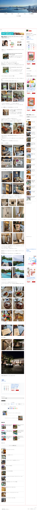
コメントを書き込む (12, 445)
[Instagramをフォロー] (12, 408)
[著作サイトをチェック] (8, 408)
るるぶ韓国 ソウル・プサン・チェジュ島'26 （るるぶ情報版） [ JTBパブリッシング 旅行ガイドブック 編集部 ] (31, 107)
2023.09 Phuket (3, 400)
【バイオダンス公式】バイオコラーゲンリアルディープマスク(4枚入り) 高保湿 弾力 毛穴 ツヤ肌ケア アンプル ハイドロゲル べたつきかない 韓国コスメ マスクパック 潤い (31, 278)
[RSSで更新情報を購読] (17, 408)
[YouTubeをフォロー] (13, 408)
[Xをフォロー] (10, 408)
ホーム (35, 507)
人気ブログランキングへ (29, 39)
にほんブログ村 (3, 381)
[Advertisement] (18, 23)
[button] (20, 404)
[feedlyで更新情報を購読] (15, 408)
